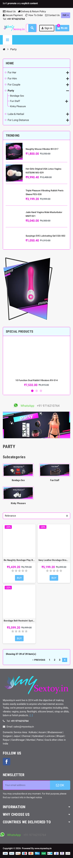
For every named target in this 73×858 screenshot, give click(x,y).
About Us (11, 11)
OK (61, 785)
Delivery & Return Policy (33, 11)
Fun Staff (54, 480)
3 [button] (41, 391)
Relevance (10, 515)
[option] (36, 363)
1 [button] (32, 391)
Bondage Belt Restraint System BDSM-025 (19, 620)
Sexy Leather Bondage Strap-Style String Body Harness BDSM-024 (53, 560)
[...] (31, 715)
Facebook (6, 761)
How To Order (35, 15)
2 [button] (36, 391)
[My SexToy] (14, 27)
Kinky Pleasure (18, 503)
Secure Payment (14, 15)
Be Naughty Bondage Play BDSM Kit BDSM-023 (19, 560)
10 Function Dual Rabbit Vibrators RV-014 (36, 380)
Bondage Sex (18, 480)
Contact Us (54, 15)
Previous (38, 660)
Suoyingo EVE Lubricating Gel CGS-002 (45, 235)
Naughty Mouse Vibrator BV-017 (42, 149)
